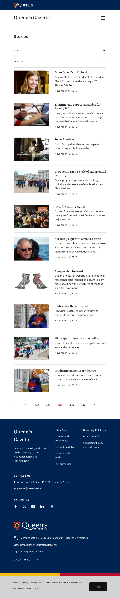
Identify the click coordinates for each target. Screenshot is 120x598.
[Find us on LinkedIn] (42, 506)
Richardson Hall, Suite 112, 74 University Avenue (44, 482)
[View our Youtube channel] (33, 506)
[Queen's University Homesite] (30, 528)
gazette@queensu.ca (29, 488)
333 (37, 404)
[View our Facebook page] (15, 506)
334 (49, 404)
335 (60, 404)
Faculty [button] (18, 62)
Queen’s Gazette (32, 18)
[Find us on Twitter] (24, 506)
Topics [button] (18, 50)
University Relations (94, 430)
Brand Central (91, 436)
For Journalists (63, 464)
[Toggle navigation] (103, 17)
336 (72, 404)
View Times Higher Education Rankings (36, 544)
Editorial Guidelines (65, 447)
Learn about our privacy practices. (27, 588)
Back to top (23, 560)
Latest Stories (62, 430)
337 (83, 404)
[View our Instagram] (51, 506)
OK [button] (98, 586)
